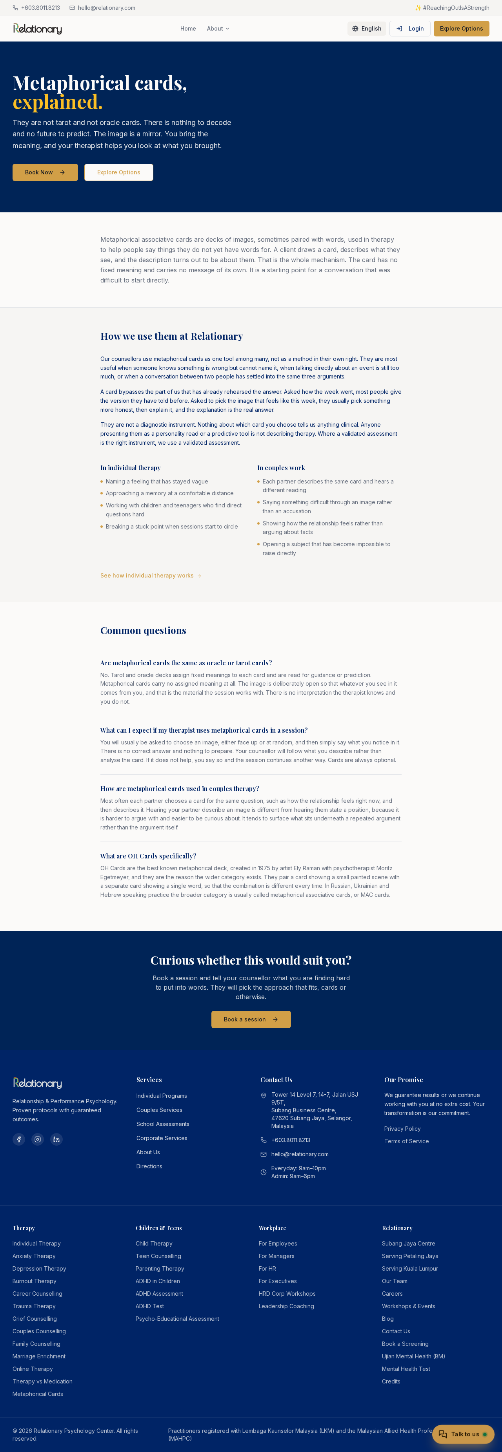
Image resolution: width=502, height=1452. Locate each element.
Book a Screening (405, 1343)
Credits (391, 1381)
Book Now (39, 172)
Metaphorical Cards (38, 1393)
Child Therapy (154, 1243)
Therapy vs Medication (43, 1381)
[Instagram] (37, 1139)
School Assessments (162, 1124)
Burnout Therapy (34, 1281)
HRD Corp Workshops (287, 1293)
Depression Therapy (39, 1268)
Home (188, 28)
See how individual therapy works (147, 575)
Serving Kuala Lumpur (410, 1268)
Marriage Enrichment (39, 1356)
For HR (267, 1268)
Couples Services (159, 1109)
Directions (149, 1166)
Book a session (245, 1019)
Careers (392, 1293)
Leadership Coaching (286, 1306)
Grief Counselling (35, 1318)
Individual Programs (161, 1095)
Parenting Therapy (160, 1268)
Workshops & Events (408, 1306)
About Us (148, 1152)
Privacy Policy (402, 1128)
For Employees (278, 1243)
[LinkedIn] (56, 1139)
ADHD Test (150, 1306)
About (215, 28)
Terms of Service (406, 1141)
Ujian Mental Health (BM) (414, 1356)
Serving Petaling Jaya (410, 1256)
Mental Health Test (406, 1368)
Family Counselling (36, 1343)
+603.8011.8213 (290, 1140)
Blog (388, 1318)
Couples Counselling (39, 1331)
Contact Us (396, 1331)
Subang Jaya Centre (408, 1243)
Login (416, 28)
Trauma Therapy (34, 1306)
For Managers (277, 1256)
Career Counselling (37, 1293)
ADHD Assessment (159, 1293)
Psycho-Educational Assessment (177, 1318)
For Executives (278, 1281)
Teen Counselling (158, 1256)
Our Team (394, 1281)
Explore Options (461, 28)
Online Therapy (33, 1368)
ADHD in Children (158, 1281)
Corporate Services (161, 1138)
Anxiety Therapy (34, 1256)
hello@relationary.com (300, 1154)
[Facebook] (19, 1139)
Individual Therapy (37, 1243)
